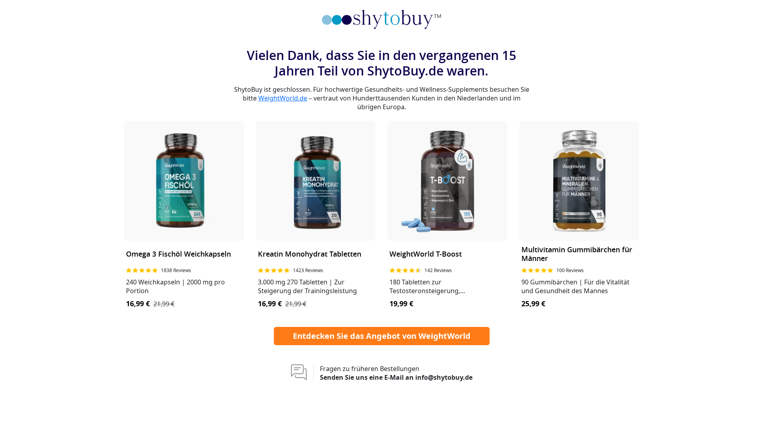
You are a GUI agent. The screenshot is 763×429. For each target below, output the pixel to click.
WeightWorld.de (282, 98)
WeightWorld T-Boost (425, 254)
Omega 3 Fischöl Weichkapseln (178, 254)
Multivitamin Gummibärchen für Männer (576, 254)
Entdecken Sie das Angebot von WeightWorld (382, 335)
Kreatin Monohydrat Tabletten (309, 254)
